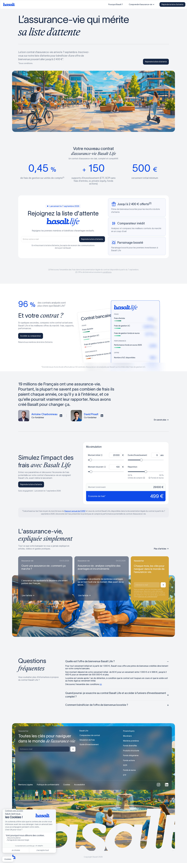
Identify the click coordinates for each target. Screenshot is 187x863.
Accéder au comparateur (30, 336)
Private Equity (128, 731)
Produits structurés (131, 751)
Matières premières (131, 741)
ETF (124, 775)
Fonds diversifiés (130, 746)
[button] (141, 4)
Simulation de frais (87, 740)
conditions (107, 272)
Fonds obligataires (131, 755)
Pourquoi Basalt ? (115, 4)
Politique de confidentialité (48, 785)
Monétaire (127, 736)
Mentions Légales (25, 785)
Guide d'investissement (89, 744)
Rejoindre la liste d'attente (172, 4)
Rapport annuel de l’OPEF (74, 511)
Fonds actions (129, 760)
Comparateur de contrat (90, 735)
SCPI (125, 765)
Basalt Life (84, 731)
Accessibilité (79, 785)
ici (101, 684)
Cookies (66, 785)
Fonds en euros (129, 770)
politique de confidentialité (147, 596)
